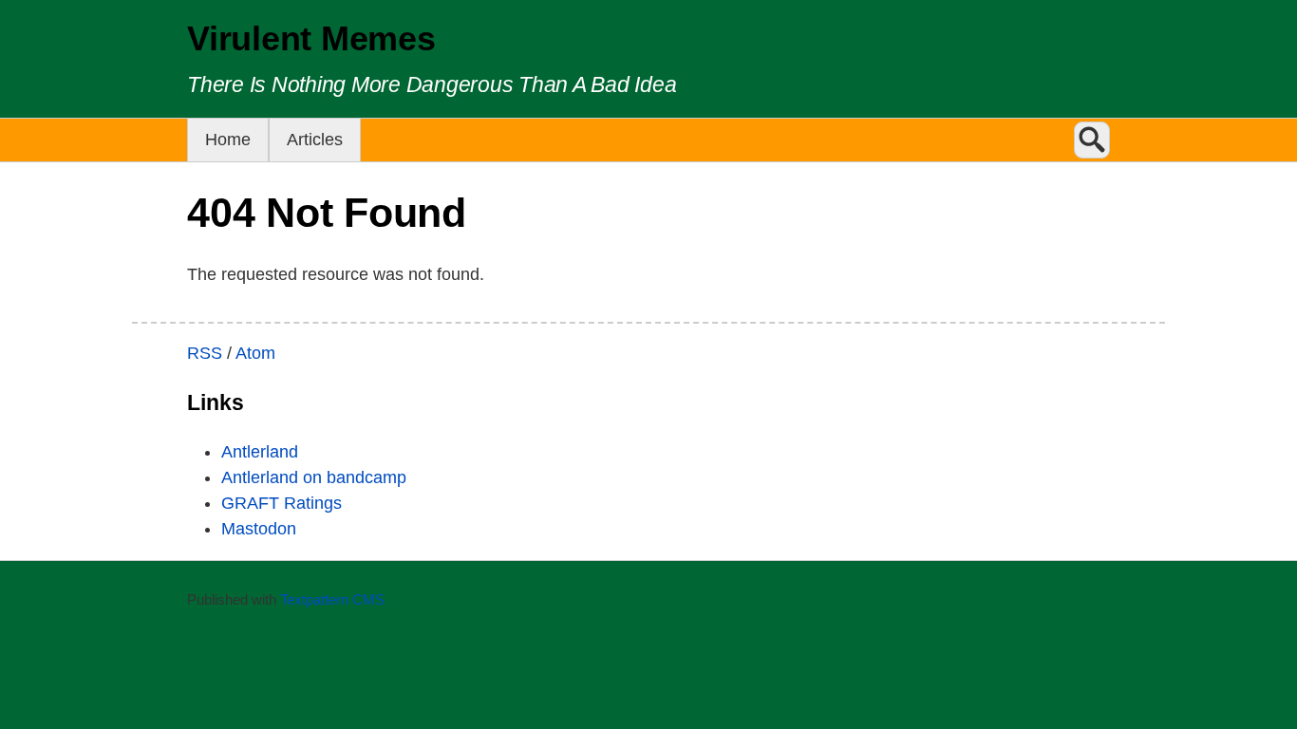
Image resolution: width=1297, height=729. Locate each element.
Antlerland (259, 451)
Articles (315, 139)
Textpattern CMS (332, 600)
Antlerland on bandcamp (313, 477)
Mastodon (258, 528)
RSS (204, 353)
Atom (255, 353)
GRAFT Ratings (281, 503)
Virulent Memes (311, 38)
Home (228, 139)
